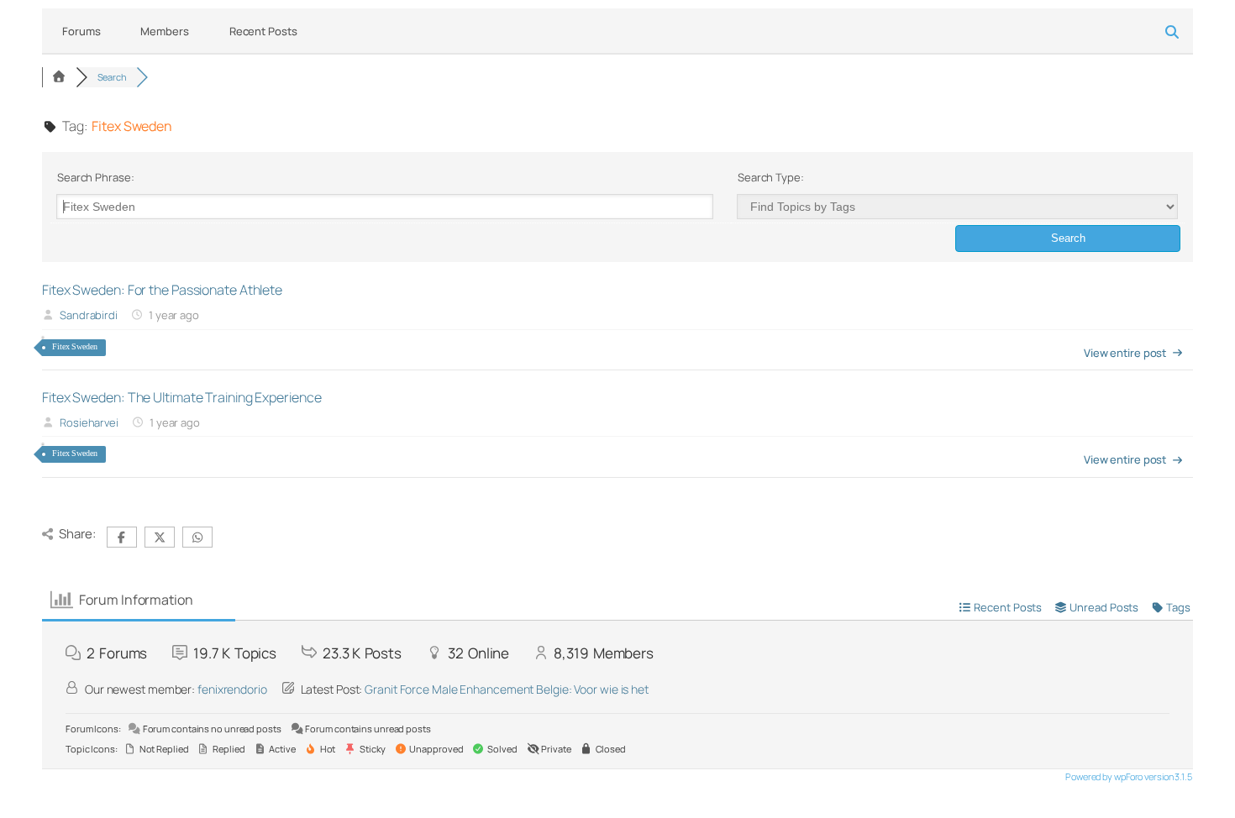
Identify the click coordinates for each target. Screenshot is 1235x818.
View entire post (1125, 352)
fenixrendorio (232, 689)
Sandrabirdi (89, 314)
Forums (81, 31)
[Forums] (58, 77)
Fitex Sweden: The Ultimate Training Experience (181, 397)
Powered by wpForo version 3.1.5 (1128, 776)
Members (164, 31)
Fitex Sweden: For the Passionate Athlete (162, 290)
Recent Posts (263, 31)
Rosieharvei (89, 422)
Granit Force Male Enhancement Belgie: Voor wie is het (507, 689)
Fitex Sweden (74, 346)
